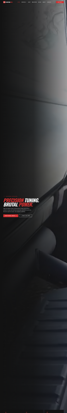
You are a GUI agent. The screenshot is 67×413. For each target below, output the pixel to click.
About (44, 2)
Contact (49, 2)
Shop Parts (60, 2)
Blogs (39, 2)
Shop (29, 2)
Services (24, 2)
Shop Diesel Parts (10, 215)
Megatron (34, 2)
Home (19, 2)
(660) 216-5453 (26, 215)
